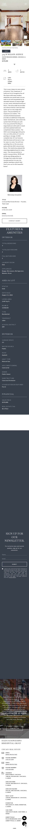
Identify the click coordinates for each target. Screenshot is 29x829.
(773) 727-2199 (7, 209)
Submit (14, 564)
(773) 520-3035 (10, 769)
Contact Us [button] (14, 728)
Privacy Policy (12, 577)
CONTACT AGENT (14, 220)
